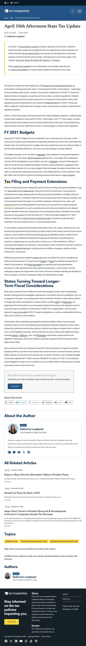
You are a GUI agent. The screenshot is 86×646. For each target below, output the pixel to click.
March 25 (29, 60)
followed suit (29, 191)
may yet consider (20, 312)
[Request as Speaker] (14, 452)
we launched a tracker (28, 47)
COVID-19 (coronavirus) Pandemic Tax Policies (26, 549)
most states (12, 191)
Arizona (15, 335)
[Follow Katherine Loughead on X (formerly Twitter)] (23, 452)
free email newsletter (19, 70)
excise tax (8, 198)
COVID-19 (38, 50)
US (8, 3)
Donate (35, 625)
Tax (7, 181)
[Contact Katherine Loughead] (19, 452)
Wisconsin (67, 302)
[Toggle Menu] (79, 11)
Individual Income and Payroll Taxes (64, 541)
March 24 (20, 60)
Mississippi (41, 335)
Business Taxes (11, 541)
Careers (65, 594)
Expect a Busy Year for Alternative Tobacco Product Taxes (36, 475)
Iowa (52, 261)
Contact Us (66, 599)
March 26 (38, 60)
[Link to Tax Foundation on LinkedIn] (16, 641)
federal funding (52, 103)
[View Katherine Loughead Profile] (9, 452)
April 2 (57, 60)
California (23, 335)
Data (7, 488)
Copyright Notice (33, 636)
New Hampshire (34, 264)
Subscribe (15, 386)
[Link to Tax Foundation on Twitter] (11, 641)
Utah (57, 302)
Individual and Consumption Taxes (34, 541)
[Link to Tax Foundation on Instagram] (26, 641)
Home (6, 18)
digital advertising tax (36, 158)
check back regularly (22, 66)
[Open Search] (72, 11)
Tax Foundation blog (30, 53)
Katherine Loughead (16, 36)
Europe (16, 3)
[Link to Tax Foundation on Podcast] (36, 641)
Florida (43, 261)
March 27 (46, 60)
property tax (45, 234)
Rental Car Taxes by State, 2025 (22, 493)
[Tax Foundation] (16, 11)
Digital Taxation (49, 549)
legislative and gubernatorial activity (57, 86)
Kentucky (54, 161)
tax (47, 148)
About (35, 593)
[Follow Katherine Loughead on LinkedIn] (28, 452)
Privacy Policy (46, 636)
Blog (11, 18)
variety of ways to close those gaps (36, 218)
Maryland (41, 154)
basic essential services (20, 248)
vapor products (69, 175)
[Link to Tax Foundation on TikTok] (31, 641)
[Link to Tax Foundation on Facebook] (6, 641)
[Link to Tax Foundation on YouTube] (21, 641)
